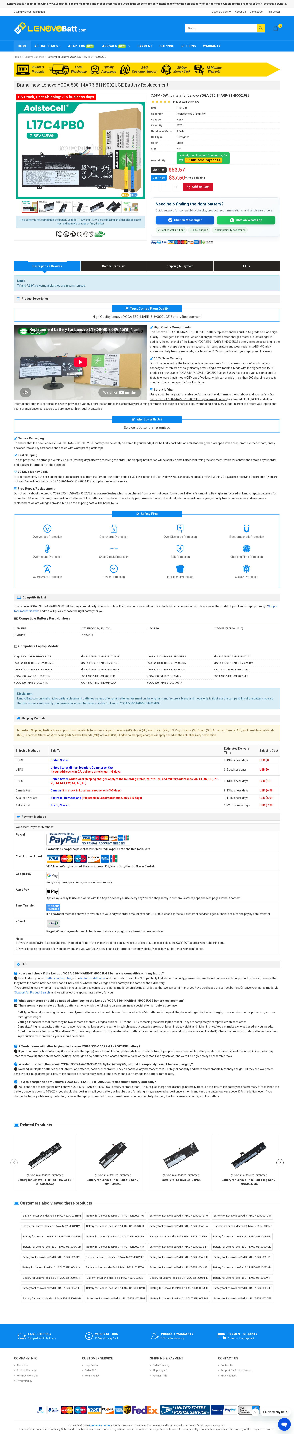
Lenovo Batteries (34, 56)
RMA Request (228, 1375)
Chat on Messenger (188, 220)
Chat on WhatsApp (249, 220)
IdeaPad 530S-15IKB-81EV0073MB (33, 662)
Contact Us (256, 11)
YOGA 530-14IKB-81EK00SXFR (231, 676)
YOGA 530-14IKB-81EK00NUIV (164, 676)
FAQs (246, 266)
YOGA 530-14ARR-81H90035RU (232, 669)
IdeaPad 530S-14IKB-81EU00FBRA (166, 656)
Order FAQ (90, 1370)
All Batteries (46, 46)
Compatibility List (113, 266)
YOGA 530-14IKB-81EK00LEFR (98, 676)
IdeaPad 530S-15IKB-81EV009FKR (33, 669)
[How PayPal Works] (224, 1410)
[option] (80, 150)
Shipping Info (160, 1370)
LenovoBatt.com (99, 1425)
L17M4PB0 (87, 635)
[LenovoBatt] (52, 28)
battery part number (58, 978)
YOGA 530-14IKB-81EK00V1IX (31, 682)
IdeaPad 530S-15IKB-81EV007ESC (100, 662)
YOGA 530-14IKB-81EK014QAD (98, 682)
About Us (240, 11)
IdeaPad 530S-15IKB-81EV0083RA (166, 662)
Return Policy (92, 1375)
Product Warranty (26, 1370)
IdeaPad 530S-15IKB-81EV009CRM (233, 662)
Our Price (159, 177)
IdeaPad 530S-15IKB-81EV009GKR (100, 669)
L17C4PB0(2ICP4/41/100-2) (96, 628)
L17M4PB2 (20, 628)
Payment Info (160, 1375)
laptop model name (92, 978)
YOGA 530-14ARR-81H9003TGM (32, 676)
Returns (188, 46)
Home (22, 46)
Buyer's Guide (220, 11)
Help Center (273, 11)
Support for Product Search (32, 992)
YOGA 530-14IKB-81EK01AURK (164, 682)
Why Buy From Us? (27, 1375)
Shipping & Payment (180, 266)
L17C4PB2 (20, 635)
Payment (144, 46)
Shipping (167, 46)
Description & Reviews (47, 266)
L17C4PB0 (153, 628)
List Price (159, 169)
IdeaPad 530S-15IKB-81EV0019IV (232, 656)
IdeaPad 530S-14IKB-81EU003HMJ (100, 656)
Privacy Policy (24, 1380)
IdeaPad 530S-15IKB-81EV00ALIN (166, 669)
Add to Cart (200, 187)
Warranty (212, 46)
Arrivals (113, 46)
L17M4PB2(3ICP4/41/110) (228, 628)
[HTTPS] (249, 1410)
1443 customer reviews (186, 101)
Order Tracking (161, 1365)
